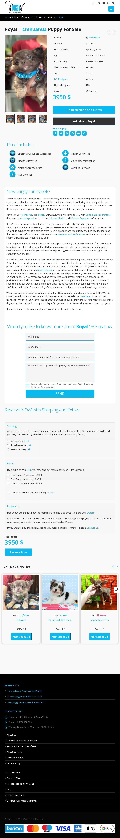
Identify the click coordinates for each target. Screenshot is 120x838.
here (52, 492)
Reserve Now (18, 552)
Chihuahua (50, 17)
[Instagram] (108, 3)
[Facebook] (94, 3)
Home (8, 17)
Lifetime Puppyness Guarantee (22, 800)
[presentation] (8, 73)
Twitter (61, 133)
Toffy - (20, 615)
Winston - (99, 615)
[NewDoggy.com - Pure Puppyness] (15, 7)
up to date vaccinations (98, 214)
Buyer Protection (15, 757)
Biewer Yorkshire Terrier (21, 619)
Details (91, 512)
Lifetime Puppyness (81, 218)
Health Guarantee (15, 795)
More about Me (21, 636)
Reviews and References (71, 234)
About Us (11, 734)
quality (41, 214)
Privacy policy (13, 763)
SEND (60, 393)
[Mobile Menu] (111, 9)
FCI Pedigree (61, 79)
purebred (27, 214)
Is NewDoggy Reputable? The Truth (25, 696)
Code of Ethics (14, 778)
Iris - (60, 615)
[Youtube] (103, 3)
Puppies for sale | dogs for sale (28, 17)
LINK (29, 469)
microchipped (27, 218)
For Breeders (13, 772)
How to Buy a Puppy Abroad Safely (25, 690)
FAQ (9, 789)
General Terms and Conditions (22, 740)
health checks (45, 269)
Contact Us (92, 527)
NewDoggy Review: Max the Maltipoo (26, 702)
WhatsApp (84, 133)
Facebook (55, 133)
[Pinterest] (99, 3)
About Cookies (14, 751)
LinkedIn (66, 133)
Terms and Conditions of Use (21, 746)
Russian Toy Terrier (60, 619)
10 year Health (57, 218)
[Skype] (113, 3)
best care (85, 296)
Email (78, 133)
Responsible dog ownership (21, 783)
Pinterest (72, 133)
